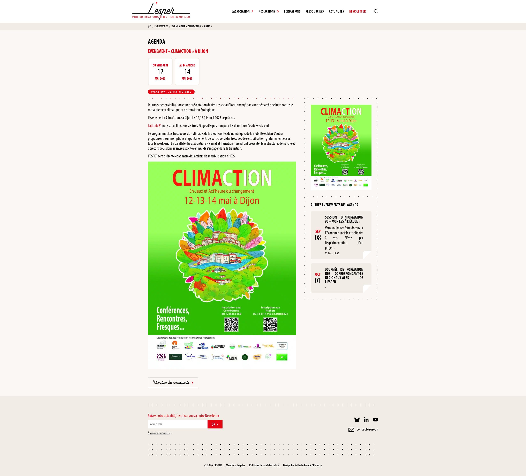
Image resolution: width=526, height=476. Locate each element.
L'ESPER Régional (179, 91)
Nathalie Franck (302, 465)
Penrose (317, 465)
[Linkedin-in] (366, 419)
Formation (158, 91)
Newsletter (357, 11)
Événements (161, 26)
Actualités (336, 11)
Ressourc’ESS (315, 11)
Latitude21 (155, 125)
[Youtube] (375, 419)
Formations (292, 11)
